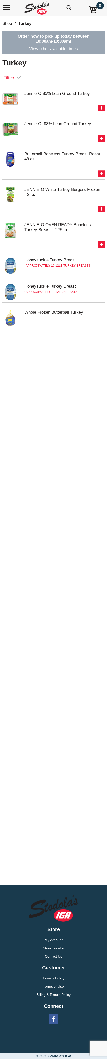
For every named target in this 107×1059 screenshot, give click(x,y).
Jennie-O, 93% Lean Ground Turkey (57, 123)
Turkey (24, 23)
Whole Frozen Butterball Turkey (53, 312)
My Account (54, 940)
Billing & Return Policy (53, 995)
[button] (101, 108)
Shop (7, 23)
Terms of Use (53, 986)
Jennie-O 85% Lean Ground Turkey (57, 93)
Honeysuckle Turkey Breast (50, 260)
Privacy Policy (53, 978)
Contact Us (53, 956)
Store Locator (53, 948)
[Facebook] (53, 1019)
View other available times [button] (53, 48)
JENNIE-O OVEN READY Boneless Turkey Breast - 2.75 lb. (57, 227)
